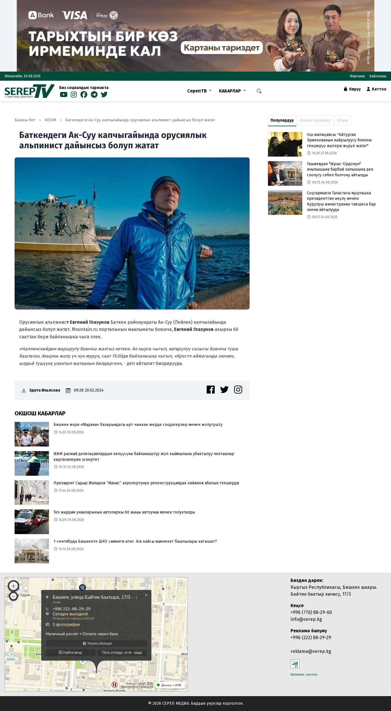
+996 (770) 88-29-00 (311, 612)
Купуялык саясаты (304, 674)
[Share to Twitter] (224, 389)
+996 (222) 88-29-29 (311, 637)
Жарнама (357, 76)
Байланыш (378, 76)
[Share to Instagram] (238, 389)
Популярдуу (282, 120)
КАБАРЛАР (230, 91)
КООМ (50, 120)
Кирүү (354, 89)
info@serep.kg (306, 619)
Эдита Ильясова (44, 390)
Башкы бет (25, 120)
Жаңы (342, 120)
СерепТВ (197, 91)
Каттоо (378, 89)
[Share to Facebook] (210, 389)
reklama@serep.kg (311, 651)
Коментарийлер (315, 120)
